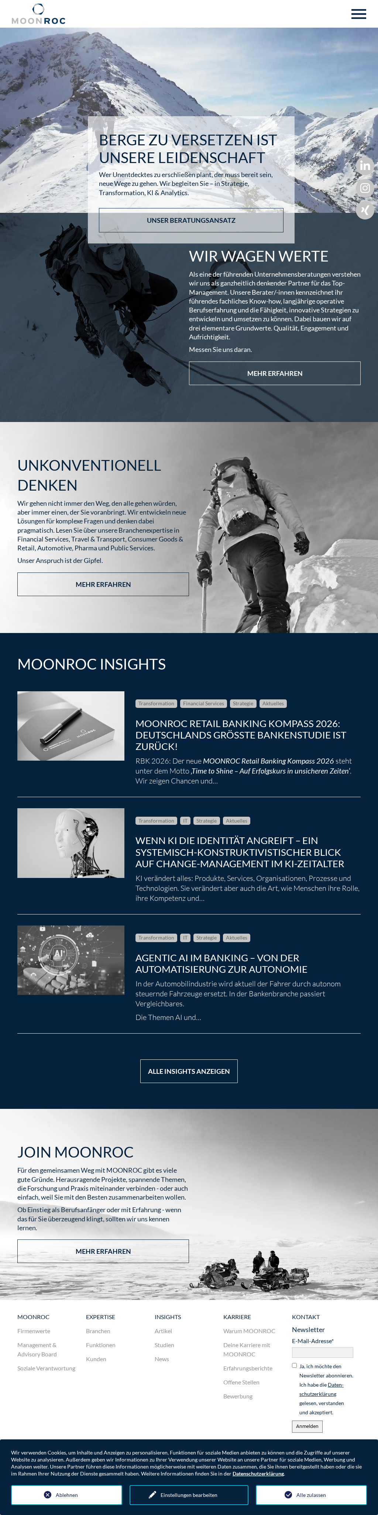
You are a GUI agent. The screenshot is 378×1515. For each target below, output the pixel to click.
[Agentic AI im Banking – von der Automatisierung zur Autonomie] (70, 960)
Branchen (98, 1330)
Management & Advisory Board (37, 1349)
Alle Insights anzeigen (189, 1071)
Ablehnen (67, 1495)
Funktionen (101, 1344)
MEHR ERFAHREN (275, 373)
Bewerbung (237, 1396)
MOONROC (33, 1316)
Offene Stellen (241, 1382)
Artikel (163, 1330)
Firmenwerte (33, 1330)
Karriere (237, 1316)
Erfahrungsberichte (247, 1368)
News (162, 1358)
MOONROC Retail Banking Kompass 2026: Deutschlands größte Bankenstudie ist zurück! (240, 734)
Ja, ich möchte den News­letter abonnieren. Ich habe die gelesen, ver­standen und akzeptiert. (326, 1389)
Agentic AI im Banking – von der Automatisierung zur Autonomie (221, 963)
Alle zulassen (311, 1495)
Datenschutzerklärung (258, 1473)
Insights (168, 1316)
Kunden (96, 1358)
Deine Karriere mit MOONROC (246, 1349)
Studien (164, 1344)
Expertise (100, 1316)
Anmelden (307, 1426)
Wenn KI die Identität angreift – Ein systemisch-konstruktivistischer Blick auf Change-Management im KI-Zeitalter (239, 851)
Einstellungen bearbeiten (189, 1495)
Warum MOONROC (249, 1330)
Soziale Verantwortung (46, 1368)
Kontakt (306, 1316)
